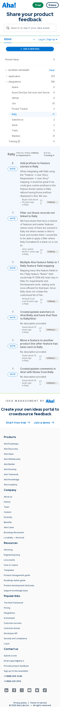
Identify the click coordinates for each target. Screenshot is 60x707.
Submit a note (10, 655)
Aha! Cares (9, 527)
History (7, 502)
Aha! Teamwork (11, 474)
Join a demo (44, 422)
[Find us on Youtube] (29, 690)
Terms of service (38, 703)
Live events (9, 560)
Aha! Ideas (9, 454)
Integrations (9, 613)
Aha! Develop (10, 469)
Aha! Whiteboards (12, 459)
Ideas (8, 39)
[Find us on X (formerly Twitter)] (21, 690)
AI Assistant (9, 618)
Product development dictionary (19, 585)
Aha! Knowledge (11, 479)
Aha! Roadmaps (11, 444)
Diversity (8, 517)
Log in (7, 643)
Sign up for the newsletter (16, 671)
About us (8, 497)
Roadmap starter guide (14, 580)
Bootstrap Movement (14, 532)
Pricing (7, 608)
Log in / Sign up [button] (47, 39)
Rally (26, 204)
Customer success (13, 623)
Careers (7, 512)
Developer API (10, 633)
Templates (9, 570)
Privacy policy (20, 703)
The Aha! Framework (13, 603)
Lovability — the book (14, 537)
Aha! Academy (10, 484)
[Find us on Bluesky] (37, 690)
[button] (34, 39)
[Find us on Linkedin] (6, 690)
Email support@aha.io (14, 661)
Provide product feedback (16, 666)
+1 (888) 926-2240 (13, 676)
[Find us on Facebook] (14, 690)
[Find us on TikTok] (44, 690)
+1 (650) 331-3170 (12, 681)
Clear (52, 70)
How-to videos (11, 565)
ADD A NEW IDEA (31, 49)
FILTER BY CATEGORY (18, 70)
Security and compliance (15, 638)
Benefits (8, 522)
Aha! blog (8, 550)
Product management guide (17, 575)
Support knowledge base (16, 590)
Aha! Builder (9, 464)
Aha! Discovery (11, 449)
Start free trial (18, 422)
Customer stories (12, 628)
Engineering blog (12, 555)
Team (6, 507)
